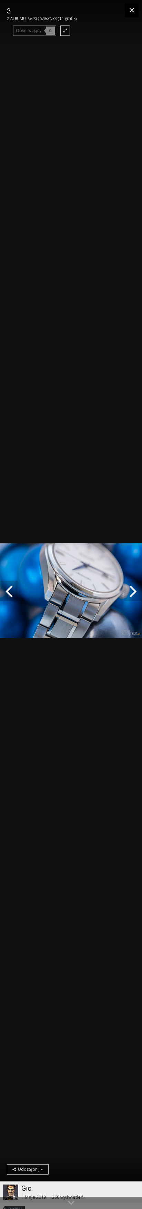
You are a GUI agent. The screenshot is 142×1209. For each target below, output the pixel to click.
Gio (26, 1188)
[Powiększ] (65, 30)
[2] (133, 591)
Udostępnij (28, 1169)
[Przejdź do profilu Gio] (10, 1192)
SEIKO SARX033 (42, 18)
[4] (9, 591)
